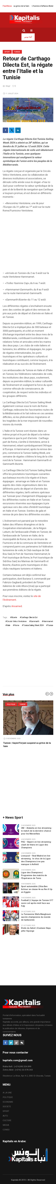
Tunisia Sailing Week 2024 (33, 625)
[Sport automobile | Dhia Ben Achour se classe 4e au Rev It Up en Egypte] (11, 887)
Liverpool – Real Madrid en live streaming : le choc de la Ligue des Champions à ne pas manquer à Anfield (36, 860)
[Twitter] (11, 130)
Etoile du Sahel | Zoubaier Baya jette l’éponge (36, 929)
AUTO (5, 1115)
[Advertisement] (28, 243)
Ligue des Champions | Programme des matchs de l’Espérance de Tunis (34, 875)
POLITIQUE (11, 704)
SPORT (7, 52)
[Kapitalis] (28, 19)
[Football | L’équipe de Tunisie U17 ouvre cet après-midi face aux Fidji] (11, 901)
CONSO (6, 1129)
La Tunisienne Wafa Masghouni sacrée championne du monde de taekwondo (36, 917)
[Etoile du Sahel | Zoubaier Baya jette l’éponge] (11, 929)
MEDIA (6, 1125)
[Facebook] (5, 130)
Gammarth (34, 621)
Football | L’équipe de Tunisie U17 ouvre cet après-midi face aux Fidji (37, 903)
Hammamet (48, 621)
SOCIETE (7, 1106)
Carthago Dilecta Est (29, 617)
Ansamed (16, 606)
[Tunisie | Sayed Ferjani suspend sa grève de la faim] (28, 717)
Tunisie (17, 52)
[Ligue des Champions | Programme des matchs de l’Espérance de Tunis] (11, 874)
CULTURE (7, 1120)
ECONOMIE (8, 1101)
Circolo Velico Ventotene (17, 621)
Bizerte (14, 617)
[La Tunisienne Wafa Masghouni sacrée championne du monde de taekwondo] (11, 915)
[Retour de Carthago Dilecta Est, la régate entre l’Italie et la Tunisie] (28, 109)
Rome (16, 625)
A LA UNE (7, 1092)
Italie (8, 625)
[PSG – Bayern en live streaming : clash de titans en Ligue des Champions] (11, 843)
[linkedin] (18, 130)
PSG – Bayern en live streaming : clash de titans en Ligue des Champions (36, 845)
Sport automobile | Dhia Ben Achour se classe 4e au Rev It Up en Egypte (36, 889)
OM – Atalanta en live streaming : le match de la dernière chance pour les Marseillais (36, 831)
